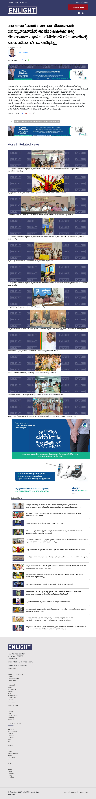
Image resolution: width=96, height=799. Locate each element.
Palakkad (11, 685)
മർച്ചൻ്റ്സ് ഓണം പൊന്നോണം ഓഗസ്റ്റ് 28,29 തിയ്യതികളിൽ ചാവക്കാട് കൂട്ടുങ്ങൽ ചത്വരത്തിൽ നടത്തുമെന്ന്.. (47, 329)
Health (10, 755)
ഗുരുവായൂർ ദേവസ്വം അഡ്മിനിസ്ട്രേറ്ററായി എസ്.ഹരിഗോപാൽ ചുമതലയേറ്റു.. (36, 394)
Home (10, 769)
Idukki (10, 687)
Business (11, 737)
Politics (10, 733)
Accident (11, 735)
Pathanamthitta (13, 678)
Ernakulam (12, 689)
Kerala (10, 711)
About (10, 771)
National (11, 729)
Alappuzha (12, 680)
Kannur (10, 699)
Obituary (11, 717)
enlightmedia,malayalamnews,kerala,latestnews (37, 121)
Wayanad (11, 693)
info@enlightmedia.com (23, 662)
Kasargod (11, 702)
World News (12, 731)
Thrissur (10, 691)
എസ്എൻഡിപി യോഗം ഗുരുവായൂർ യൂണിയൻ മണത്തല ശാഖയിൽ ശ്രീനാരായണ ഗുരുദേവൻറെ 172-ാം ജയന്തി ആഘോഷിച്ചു (47, 284)
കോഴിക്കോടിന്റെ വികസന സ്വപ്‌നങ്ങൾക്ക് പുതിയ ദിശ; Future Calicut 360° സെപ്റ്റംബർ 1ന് (40, 215)
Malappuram (13, 695)
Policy (10, 775)
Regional (11, 713)
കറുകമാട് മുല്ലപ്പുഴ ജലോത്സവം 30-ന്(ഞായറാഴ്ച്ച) (26, 307)
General (11, 719)
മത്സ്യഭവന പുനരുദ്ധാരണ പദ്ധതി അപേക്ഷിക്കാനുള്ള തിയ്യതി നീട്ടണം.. (34, 351)
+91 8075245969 (20, 665)
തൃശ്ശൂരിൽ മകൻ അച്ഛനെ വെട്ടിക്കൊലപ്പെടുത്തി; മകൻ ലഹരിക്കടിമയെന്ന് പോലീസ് (37, 193)
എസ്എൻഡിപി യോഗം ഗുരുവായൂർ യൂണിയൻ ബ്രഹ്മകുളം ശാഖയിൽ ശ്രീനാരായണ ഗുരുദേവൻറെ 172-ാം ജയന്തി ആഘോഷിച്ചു (46, 169)
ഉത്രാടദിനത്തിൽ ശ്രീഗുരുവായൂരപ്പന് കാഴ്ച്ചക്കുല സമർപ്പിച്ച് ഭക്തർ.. (32, 372)
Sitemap (11, 777)
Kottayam (11, 683)
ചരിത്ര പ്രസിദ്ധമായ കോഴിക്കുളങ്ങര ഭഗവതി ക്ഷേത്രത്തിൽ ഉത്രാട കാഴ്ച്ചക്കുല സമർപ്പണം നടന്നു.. (43, 416)
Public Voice (12, 715)
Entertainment (13, 753)
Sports (10, 751)
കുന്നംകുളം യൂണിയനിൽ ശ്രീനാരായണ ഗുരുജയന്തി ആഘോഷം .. (31, 261)
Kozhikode (12, 697)
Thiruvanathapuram (15, 674)
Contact (11, 773)
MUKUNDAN (23, 52)
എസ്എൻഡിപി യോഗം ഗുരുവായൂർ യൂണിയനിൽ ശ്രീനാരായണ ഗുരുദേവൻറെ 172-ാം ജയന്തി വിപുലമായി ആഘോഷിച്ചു (45, 237)
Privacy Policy (83, 792)
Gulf (9, 739)
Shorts (10, 760)
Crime (10, 742)
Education (11, 757)
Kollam (10, 676)
